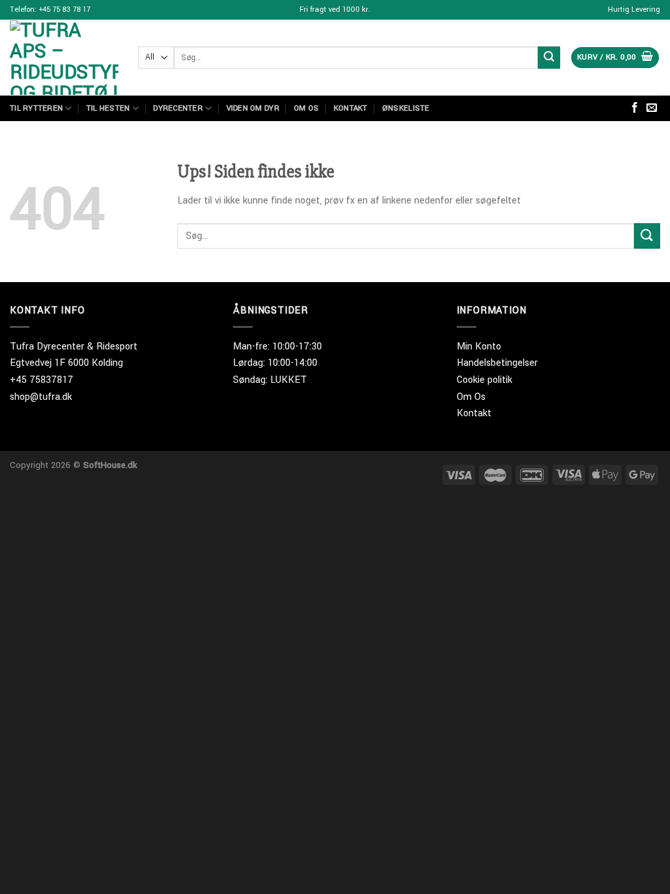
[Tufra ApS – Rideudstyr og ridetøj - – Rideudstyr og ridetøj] (64, 58)
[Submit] (549, 57)
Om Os (471, 397)
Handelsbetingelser (497, 363)
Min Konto (479, 346)
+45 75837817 (41, 380)
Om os (306, 108)
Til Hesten (108, 108)
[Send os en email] (651, 108)
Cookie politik (484, 380)
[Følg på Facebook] (634, 108)
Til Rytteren (36, 108)
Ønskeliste (406, 108)
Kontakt (351, 108)
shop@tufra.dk (41, 397)
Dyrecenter (178, 108)
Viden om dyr (252, 108)
